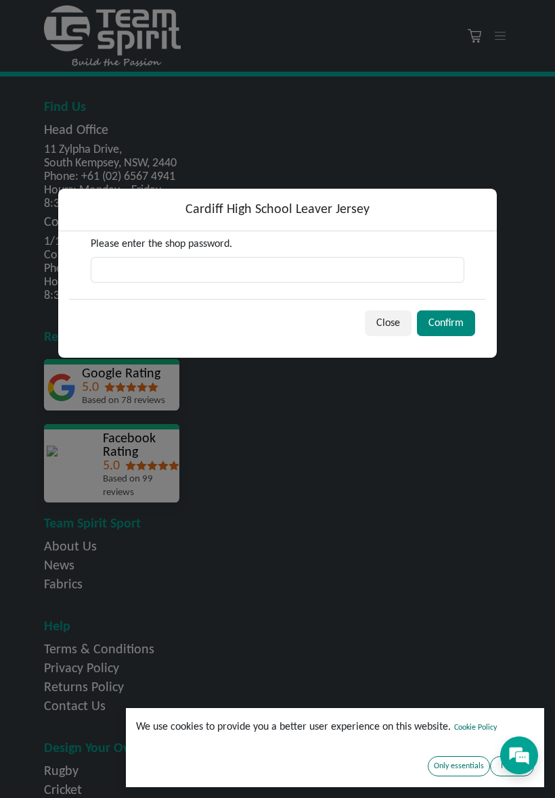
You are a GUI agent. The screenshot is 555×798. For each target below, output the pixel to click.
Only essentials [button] (459, 766)
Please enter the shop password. (161, 244)
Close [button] (388, 323)
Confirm (446, 323)
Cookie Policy (475, 728)
